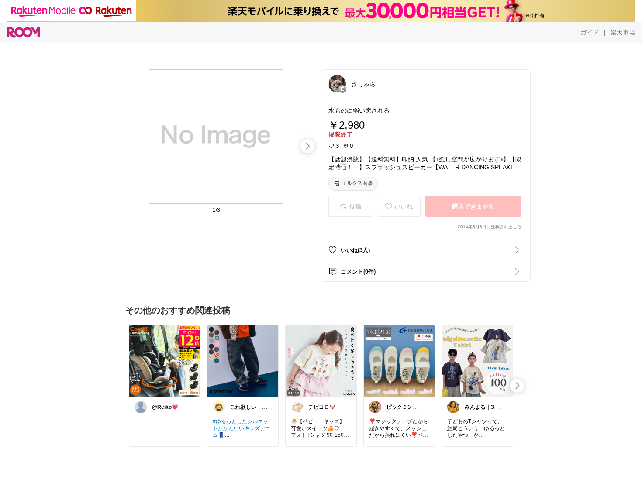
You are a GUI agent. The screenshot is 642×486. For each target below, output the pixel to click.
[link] (164, 360)
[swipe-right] (307, 146)
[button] (337, 83)
